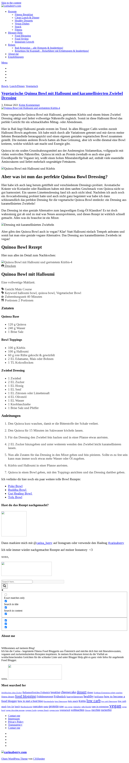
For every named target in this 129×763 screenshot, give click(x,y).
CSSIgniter (39, 758)
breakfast (55, 692)
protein (54, 706)
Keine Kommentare (29, 105)
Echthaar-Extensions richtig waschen (108, 693)
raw (61, 706)
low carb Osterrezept (109, 701)
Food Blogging (23, 35)
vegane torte (54, 710)
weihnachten (77, 710)
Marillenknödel (26, 707)
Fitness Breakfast (24, 14)
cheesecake (68, 692)
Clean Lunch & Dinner (27, 17)
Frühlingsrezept (45, 696)
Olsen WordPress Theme (14, 758)
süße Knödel (86, 707)
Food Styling (22, 38)
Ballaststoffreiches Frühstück (36, 692)
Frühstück (60, 696)
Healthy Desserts (24, 20)
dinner (90, 692)
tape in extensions (100, 706)
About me (13, 53)
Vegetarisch (32, 86)
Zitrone (88, 710)
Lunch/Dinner (17, 86)
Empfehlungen (16, 56)
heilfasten (98, 696)
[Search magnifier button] (4, 586)
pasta (46, 706)
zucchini (95, 710)
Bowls (4, 86)
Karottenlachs (49, 701)
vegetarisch (65, 710)
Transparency (15, 724)
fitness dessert (7, 696)
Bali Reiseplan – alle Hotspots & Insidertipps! (39, 47)
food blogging (25, 696)
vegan (115, 705)
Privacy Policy (16, 721)
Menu (4, 62)
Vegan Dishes (22, 23)
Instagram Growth (24, 41)
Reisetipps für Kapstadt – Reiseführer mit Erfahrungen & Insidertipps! (52, 50)
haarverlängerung (75, 696)
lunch (17, 706)
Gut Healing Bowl (20, 493)
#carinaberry (116, 543)
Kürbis (82, 701)
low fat (10, 706)
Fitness (18, 29)
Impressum (14, 718)
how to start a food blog (30, 701)
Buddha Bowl (17, 490)
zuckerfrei (106, 710)
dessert (82, 692)
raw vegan (68, 707)
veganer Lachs (31, 710)
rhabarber (77, 707)
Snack (18, 26)
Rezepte (12, 11)
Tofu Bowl (15, 497)
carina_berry (44, 543)
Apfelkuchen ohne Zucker (11, 693)
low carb (94, 700)
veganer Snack (43, 710)
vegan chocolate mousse (15, 710)
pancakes (38, 706)
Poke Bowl (15, 486)
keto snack (73, 701)
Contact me (14, 715)
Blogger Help (15, 32)
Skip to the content (11, 2)
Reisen (11, 44)
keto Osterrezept (61, 701)
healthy (89, 696)
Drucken (10, 266)
